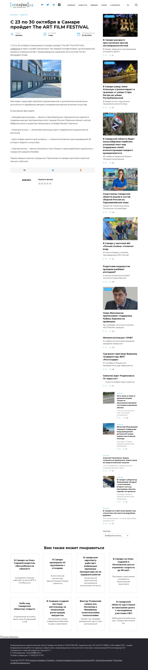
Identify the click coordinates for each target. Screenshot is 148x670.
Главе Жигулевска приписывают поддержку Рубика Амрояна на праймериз (117, 317)
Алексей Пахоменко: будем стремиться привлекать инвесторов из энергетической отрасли (120, 460)
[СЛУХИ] (120, 308)
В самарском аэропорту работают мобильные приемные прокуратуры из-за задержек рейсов (90, 566)
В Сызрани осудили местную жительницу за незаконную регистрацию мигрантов (57, 608)
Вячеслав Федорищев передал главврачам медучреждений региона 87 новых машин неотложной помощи (127, 433)
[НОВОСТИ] (120, 35)
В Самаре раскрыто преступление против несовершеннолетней (115, 43)
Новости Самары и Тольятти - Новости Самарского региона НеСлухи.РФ (62, 660)
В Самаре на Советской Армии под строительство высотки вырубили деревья (119, 513)
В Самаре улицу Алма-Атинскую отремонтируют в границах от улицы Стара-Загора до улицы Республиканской (119, 92)
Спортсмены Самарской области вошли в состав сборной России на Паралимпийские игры (116, 198)
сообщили (15, 49)
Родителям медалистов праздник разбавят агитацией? (116, 269)
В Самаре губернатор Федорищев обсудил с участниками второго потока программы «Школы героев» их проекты (127, 486)
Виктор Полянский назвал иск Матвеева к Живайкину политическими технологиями (90, 608)
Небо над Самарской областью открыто (24, 606)
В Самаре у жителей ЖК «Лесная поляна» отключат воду (118, 246)
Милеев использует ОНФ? (118, 337)
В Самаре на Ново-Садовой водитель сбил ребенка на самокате (24, 564)
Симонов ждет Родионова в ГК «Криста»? (118, 377)
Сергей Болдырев (104, 660)
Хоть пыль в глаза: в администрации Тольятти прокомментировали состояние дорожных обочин (127, 402)
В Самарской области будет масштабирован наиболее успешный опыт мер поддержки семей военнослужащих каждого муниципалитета (119, 146)
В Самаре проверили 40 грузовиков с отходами (57, 563)
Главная (71, 5)
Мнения (94, 5)
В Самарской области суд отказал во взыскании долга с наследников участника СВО (123, 607)
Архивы (107, 531)
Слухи (104, 5)
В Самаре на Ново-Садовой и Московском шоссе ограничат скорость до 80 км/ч (123, 565)
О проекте (115, 5)
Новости (83, 5)
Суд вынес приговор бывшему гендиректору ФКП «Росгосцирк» (120, 357)
